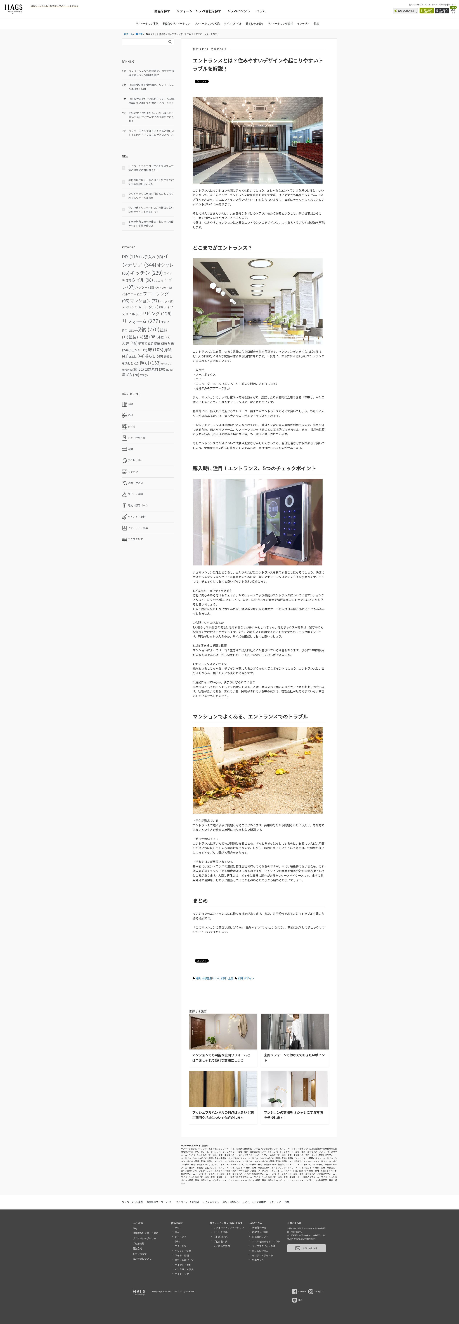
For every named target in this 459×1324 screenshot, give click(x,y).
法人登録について (142, 1258)
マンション (144, 301)
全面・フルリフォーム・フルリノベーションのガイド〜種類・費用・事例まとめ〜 (225, 1151)
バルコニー (132, 294)
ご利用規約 (138, 1243)
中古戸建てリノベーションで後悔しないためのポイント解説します (151, 209)
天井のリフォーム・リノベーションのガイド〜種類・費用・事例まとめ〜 (266, 1158)
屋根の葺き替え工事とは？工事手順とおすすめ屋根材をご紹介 (151, 182)
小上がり (137, 350)
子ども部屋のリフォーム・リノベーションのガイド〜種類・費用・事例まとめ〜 (281, 1173)
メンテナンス (131, 307)
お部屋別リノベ (210, 978)
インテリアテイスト (262, 1255)
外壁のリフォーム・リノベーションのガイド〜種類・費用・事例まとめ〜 (247, 1180)
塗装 (136, 336)
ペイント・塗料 (183, 1264)
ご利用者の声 (221, 1241)
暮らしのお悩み (254, 23)
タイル (142, 280)
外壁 (163, 337)
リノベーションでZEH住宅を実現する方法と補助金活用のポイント (151, 168)
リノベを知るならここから (266, 1241)
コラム (261, 11)
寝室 (160, 343)
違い (169, 369)
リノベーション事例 (147, 23)
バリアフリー (163, 287)
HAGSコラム (255, 1223)
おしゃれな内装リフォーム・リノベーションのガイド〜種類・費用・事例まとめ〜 (257, 1161)
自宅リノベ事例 (260, 1232)
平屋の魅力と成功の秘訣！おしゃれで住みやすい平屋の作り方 (151, 223)
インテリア (303, 23)
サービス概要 (221, 1232)
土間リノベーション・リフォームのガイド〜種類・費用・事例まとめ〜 (218, 1170)
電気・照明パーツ (184, 1260)
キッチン (146, 272)
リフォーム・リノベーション (229, 1227)
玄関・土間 (227, 978)
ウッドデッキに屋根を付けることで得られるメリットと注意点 (151, 195)
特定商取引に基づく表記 (145, 1233)
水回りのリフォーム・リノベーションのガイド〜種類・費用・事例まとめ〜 (242, 1164)
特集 (316, 23)
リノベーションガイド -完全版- (195, 1145)
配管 (144, 375)
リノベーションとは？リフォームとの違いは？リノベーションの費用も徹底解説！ (217, 1148)
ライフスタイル (233, 23)
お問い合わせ (140, 1253)
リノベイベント (239, 11)
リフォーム (141, 321)
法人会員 (443, 10)
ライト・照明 (182, 1255)
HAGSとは (138, 1223)
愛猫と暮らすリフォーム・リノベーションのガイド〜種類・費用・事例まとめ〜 (265, 1176)
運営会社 (137, 1248)
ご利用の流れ (221, 1236)
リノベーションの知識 (207, 23)
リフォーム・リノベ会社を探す (198, 11)
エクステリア (182, 1274)
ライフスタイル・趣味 (263, 1246)
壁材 (177, 1232)
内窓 (132, 330)
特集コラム (258, 1260)
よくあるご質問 (222, 1246)
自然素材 (155, 369)
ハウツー (144, 287)
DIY (131, 256)
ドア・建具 (180, 1236)
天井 (130, 343)
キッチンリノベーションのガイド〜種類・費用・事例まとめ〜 (291, 1151)
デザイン (249, 978)
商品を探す (162, 11)
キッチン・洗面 (183, 1250)
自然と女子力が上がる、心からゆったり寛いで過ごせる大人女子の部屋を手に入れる (151, 117)
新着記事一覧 (259, 1227)
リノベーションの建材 (280, 23)
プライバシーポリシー (144, 1238)
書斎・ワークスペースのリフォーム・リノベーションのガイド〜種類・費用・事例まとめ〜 (292, 1170)
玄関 (240, 978)
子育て (145, 343)
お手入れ (152, 256)
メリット (166, 301)
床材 (177, 1227)
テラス (158, 280)
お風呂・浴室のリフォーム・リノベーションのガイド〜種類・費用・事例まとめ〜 (233, 1167)
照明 (150, 362)
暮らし (154, 356)
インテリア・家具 (184, 1269)
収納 (148, 329)
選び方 (130, 374)
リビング (157, 313)
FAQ (135, 1228)
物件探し (166, 363)
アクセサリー (182, 1246)
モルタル (152, 306)
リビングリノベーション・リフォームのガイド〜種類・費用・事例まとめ (270, 1154)
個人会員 (428, 10)
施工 (137, 356)
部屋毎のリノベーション (176, 23)
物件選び (127, 369)
